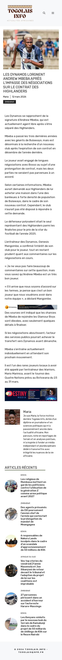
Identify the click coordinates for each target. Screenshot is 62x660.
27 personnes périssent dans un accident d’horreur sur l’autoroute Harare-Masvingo (32, 600)
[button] (44, 13)
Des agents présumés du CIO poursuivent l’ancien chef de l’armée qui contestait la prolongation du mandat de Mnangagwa (34, 516)
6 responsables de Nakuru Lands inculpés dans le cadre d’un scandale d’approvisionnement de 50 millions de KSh (34, 542)
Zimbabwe (9, 102)
